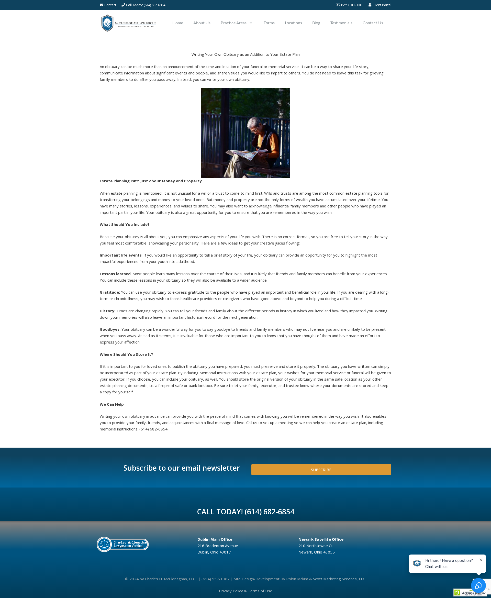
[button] (251, 22)
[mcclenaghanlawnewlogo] (129, 23)
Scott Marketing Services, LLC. (339, 578)
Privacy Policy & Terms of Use (245, 590)
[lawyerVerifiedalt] (143, 544)
